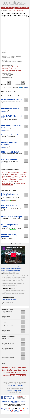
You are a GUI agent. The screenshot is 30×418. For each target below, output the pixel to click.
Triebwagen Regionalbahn (11, 135)
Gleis (15, 68)
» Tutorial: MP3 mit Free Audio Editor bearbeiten (11, 268)
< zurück (3, 10)
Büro (12, 372)
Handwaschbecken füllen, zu (8, 325)
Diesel (4, 178)
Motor (4, 181)
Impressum (23, 401)
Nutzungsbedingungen (9, 299)
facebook (26, 87)
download (3, 103)
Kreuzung (5, 180)
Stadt (21, 180)
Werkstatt (6, 375)
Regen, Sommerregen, (7, 311)
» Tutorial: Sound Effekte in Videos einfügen (10, 266)
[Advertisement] (15, 33)
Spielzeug (23, 174)
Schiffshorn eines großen (8, 338)
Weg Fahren (12, 178)
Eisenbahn (20, 10)
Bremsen (5, 70)
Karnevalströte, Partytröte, (8, 357)
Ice (11, 68)
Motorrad (17, 367)
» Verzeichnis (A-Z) (7, 8)
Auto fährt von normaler (10, 108)
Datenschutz (15, 402)
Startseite (4, 401)
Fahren (16, 176)
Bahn (9, 10)
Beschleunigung (7, 183)
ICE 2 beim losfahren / (9, 159)
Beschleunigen (20, 183)
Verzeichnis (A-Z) (15, 70)
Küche (24, 370)
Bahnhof (5, 68)
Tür (9, 181)
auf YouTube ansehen (15, 385)
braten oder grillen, (6, 353)
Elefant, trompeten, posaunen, (9, 235)
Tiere (22, 372)
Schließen (15, 181)
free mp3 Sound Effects (15, 390)
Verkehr (23, 176)
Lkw (20, 178)
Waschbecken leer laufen (8, 321)
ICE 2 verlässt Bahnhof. (10, 152)
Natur (17, 372)
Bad (19, 370)
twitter (20, 87)
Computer (6, 372)
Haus (15, 370)
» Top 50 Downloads (22, 8)
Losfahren (13, 180)
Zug (14, 10)
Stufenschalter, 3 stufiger (11, 217)
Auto (3, 176)
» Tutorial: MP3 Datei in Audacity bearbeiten (10, 270)
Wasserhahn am (6, 316)
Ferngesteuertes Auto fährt (11, 99)
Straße (9, 176)
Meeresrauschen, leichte (7, 348)
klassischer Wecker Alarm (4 (8, 343)
